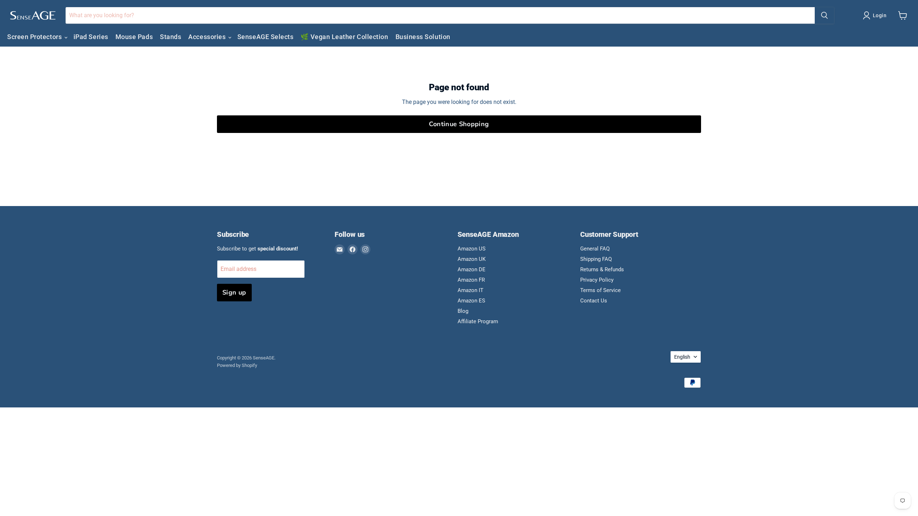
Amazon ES (471, 300)
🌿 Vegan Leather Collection (344, 36)
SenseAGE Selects (265, 36)
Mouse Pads (134, 36)
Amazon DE (472, 269)
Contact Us (593, 300)
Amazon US (472, 248)
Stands (170, 36)
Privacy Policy (597, 280)
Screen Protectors (35, 36)
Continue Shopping (459, 124)
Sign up (234, 292)
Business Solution (423, 36)
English (682, 357)
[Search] (824, 15)
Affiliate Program (478, 321)
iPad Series (91, 36)
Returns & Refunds (602, 269)
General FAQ (595, 248)
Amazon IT (470, 290)
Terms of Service (600, 290)
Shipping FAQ (596, 259)
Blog (463, 311)
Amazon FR (471, 280)
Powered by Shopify (237, 365)
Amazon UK (472, 259)
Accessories (207, 36)
